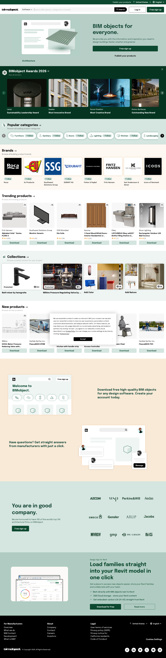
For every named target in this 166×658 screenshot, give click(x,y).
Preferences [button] (64, 334)
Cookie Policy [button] (70, 331)
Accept (83, 339)
